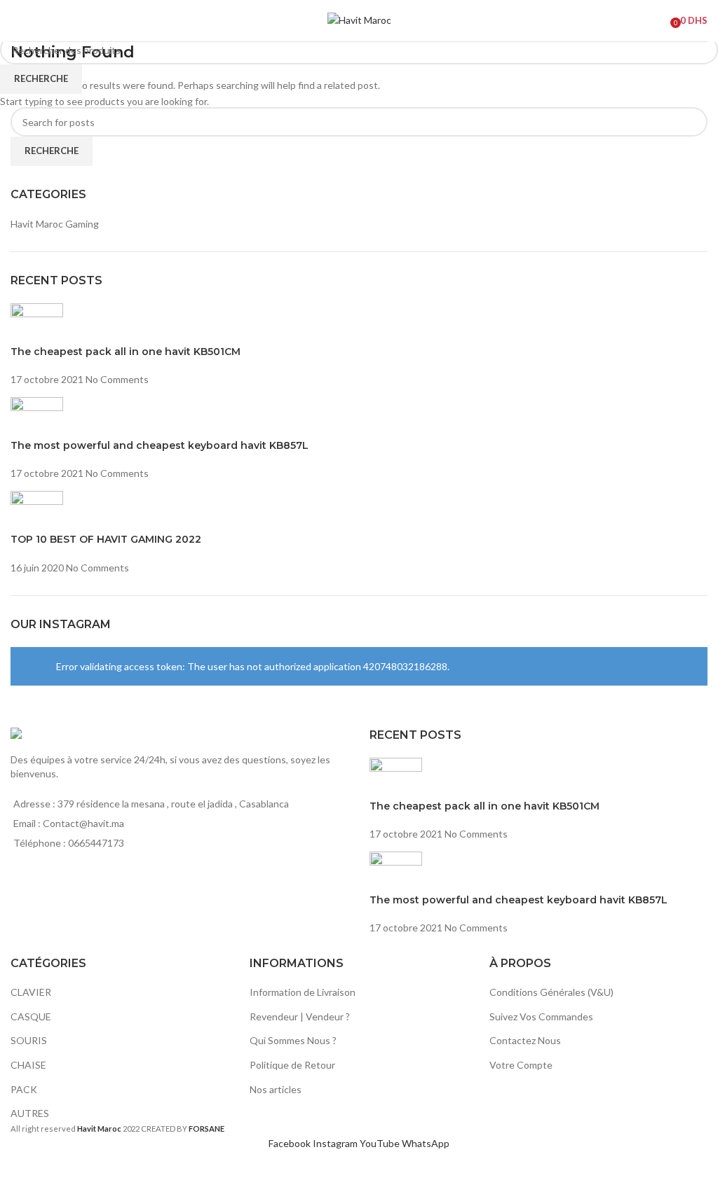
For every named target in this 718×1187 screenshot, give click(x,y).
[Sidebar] (17, 1169)
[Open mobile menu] (16, 21)
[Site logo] (359, 19)
